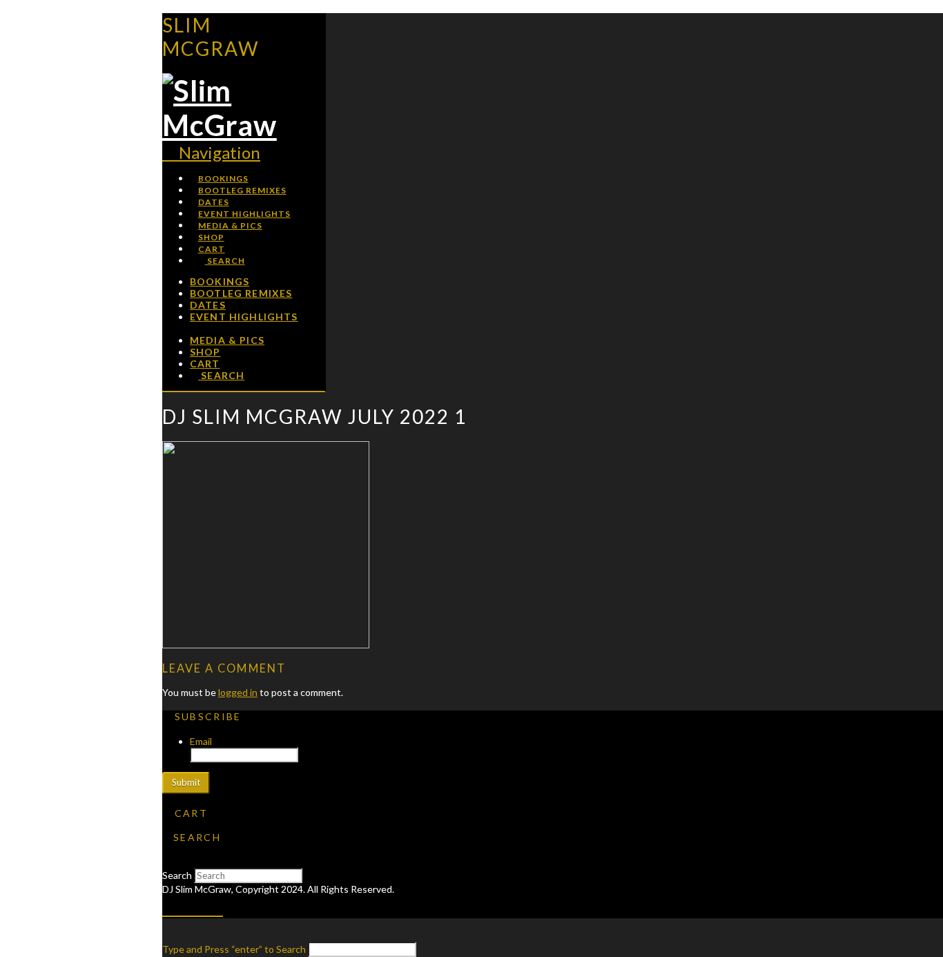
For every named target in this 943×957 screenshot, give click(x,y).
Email (201, 741)
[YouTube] (200, 906)
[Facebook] (169, 906)
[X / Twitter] (185, 906)
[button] (211, 152)
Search (177, 875)
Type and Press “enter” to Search (234, 949)
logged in (237, 692)
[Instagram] (215, 906)
